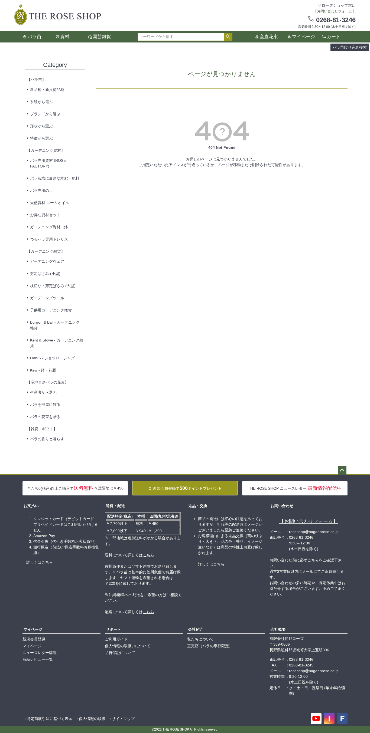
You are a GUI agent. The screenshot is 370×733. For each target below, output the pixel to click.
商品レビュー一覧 (37, 659)
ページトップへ (342, 470)
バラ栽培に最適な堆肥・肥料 (54, 178)
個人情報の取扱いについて (127, 646)
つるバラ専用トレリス (49, 239)
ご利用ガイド (116, 639)
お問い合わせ (282, 506)
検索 (228, 37)
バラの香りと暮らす (47, 439)
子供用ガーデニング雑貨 (51, 310)
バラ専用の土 (41, 190)
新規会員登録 (33, 639)
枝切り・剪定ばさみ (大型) (53, 286)
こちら (47, 562)
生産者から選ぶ (43, 392)
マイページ (303, 36)
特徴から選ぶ (41, 138)
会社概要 (278, 629)
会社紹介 (195, 629)
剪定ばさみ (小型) (45, 273)
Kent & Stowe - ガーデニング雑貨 (56, 343)
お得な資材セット (45, 215)
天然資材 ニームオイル (49, 202)
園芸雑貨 (102, 36)
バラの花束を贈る (45, 417)
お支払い (31, 506)
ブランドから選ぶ (45, 114)
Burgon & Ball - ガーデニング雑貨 (55, 325)
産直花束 (268, 36)
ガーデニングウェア (47, 261)
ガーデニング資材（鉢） (51, 227)
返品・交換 (197, 506)
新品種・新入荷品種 (47, 89)
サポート (113, 629)
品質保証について (120, 652)
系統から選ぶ (41, 102)
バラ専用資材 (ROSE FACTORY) (48, 163)
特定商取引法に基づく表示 (49, 718)
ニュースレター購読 (39, 652)
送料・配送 (115, 506)
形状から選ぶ (41, 126)
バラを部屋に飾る (45, 404)
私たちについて (200, 639)
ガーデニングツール (47, 298)
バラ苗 (34, 36)
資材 (64, 36)
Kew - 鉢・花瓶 (43, 370)
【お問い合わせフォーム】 (308, 521)
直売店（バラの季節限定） (210, 646)
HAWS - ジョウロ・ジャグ (52, 358)
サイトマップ (123, 718)
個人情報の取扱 (92, 718)
